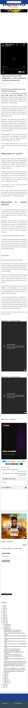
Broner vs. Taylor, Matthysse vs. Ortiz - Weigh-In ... (15, 668)
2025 (4, 607)
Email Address (5, 556)
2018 (4, 617)
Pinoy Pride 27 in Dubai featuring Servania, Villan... (15, 669)
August (6, 672)
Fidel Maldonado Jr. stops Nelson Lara (12, 630)
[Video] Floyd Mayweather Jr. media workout (14, 671)
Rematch (22, 84)
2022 (4, 611)
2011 (4, 687)
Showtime (4, 86)
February (6, 681)
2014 (4, 623)
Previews (18, 84)
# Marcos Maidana (21, 461)
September (6, 628)
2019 (4, 615)
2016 (4, 620)
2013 (4, 684)
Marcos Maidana (12, 84)
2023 (4, 610)
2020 (4, 614)
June (5, 675)
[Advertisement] (14, 28)
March (5, 680)
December (6, 624)
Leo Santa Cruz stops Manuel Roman (12, 649)
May (5, 677)
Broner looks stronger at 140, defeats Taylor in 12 (15, 661)
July (5, 674)
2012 (4, 685)
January (6, 682)
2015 (4, 621)
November (6, 625)
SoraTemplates (10, 703)
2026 (4, 605)
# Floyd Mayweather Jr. (11, 461)
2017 (4, 618)
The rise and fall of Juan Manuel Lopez (12, 654)
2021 (4, 612)
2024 (4, 608)
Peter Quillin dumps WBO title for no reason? (14, 664)
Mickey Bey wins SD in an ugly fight (11, 650)
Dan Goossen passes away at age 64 (12, 631)
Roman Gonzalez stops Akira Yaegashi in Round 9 (15, 662)
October (6, 627)
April (5, 678)
